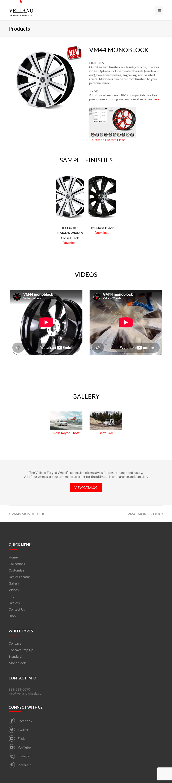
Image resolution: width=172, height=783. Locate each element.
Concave (15, 643)
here (156, 99)
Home (13, 557)
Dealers (14, 603)
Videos (14, 590)
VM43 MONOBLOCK (144, 514)
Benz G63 (106, 433)
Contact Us (17, 609)
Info (11, 596)
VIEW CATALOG (86, 487)
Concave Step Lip (21, 650)
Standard (15, 656)
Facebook (24, 721)
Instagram (24, 756)
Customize (16, 570)
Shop (12, 616)
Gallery (14, 583)
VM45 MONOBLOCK (28, 514)
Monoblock (17, 663)
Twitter (23, 730)
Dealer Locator (19, 577)
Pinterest (24, 765)
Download (70, 242)
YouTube (24, 747)
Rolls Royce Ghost (66, 433)
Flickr (21, 738)
